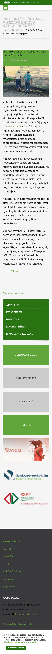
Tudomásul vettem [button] (16, 647)
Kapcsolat (9, 586)
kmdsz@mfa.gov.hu (27, 614)
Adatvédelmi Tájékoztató (17, 624)
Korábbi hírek (16, 326)
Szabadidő (9, 579)
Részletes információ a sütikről (19, 642)
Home (5, 30)
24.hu (14, 271)
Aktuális (12, 305)
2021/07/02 (10, 60)
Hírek (6, 564)
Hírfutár (12, 319)
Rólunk (7, 549)
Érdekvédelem (12, 571)
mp (21, 60)
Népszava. (15, 126)
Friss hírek (17, 30)
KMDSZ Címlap (12, 541)
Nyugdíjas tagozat (21, 293)
